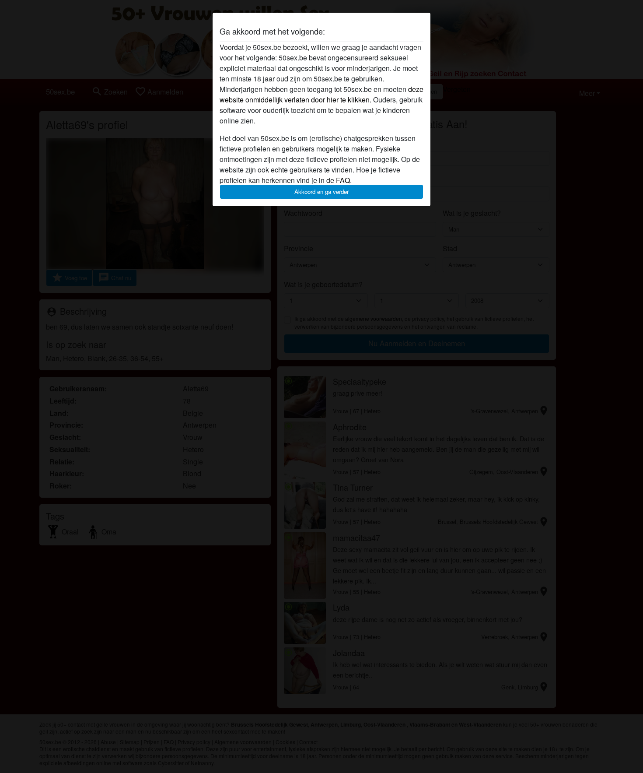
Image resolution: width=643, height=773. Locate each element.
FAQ (343, 180)
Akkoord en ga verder (321, 191)
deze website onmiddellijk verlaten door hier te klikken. (321, 94)
